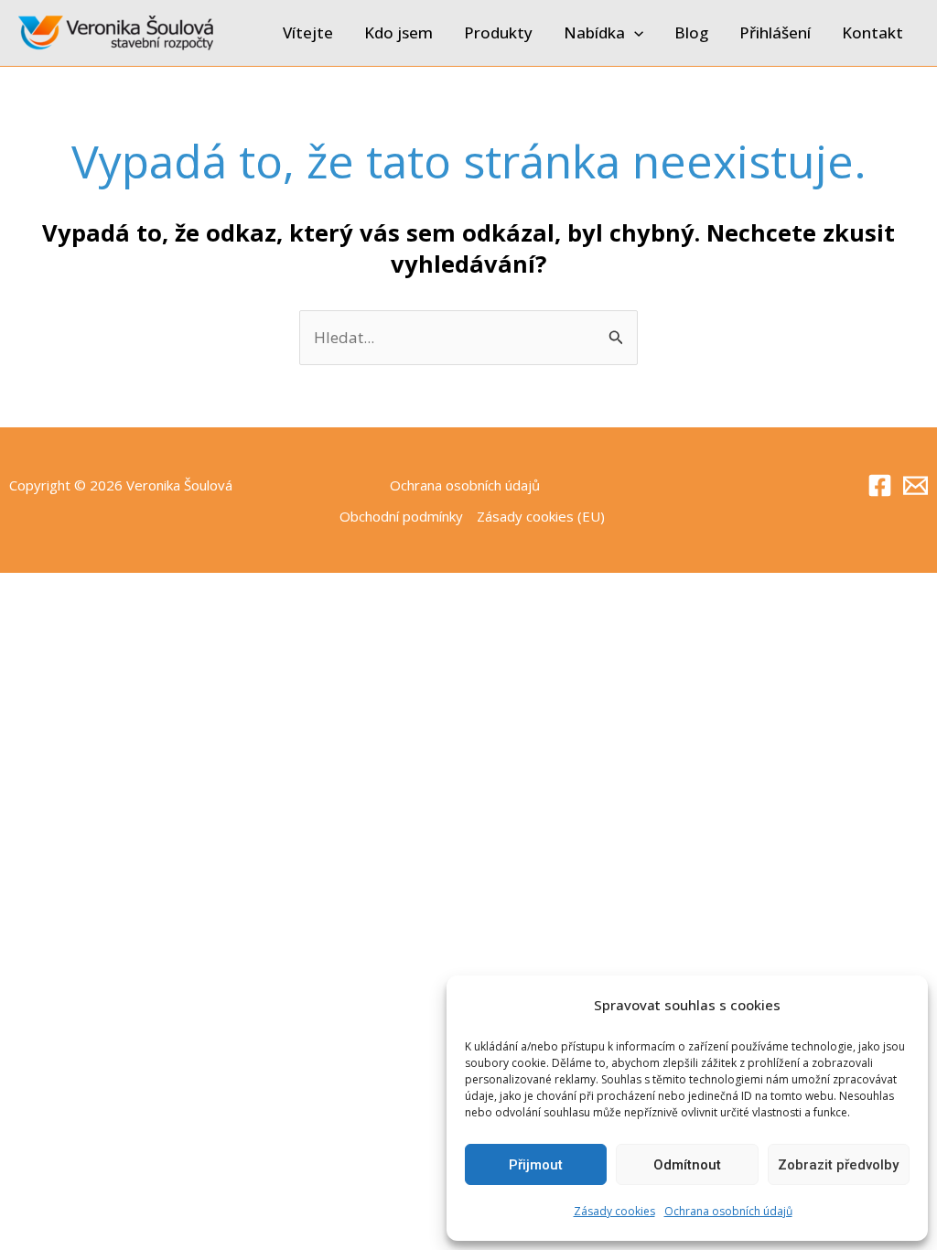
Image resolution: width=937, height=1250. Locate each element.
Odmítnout (687, 1165)
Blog (691, 32)
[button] (634, 33)
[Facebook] (879, 485)
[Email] (915, 485)
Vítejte (308, 32)
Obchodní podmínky (401, 516)
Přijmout (536, 1165)
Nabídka (594, 32)
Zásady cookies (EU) (541, 516)
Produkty (498, 32)
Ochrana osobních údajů (728, 1211)
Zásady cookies (614, 1211)
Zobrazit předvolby (838, 1165)
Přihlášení (775, 32)
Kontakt (872, 32)
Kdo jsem (398, 32)
